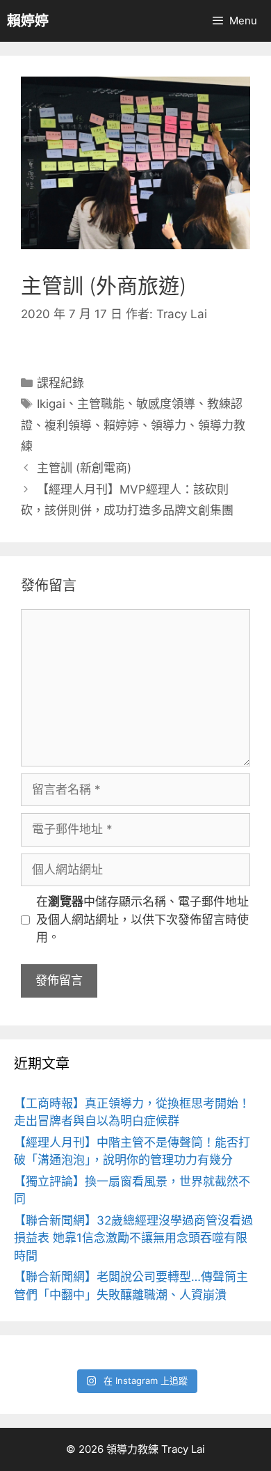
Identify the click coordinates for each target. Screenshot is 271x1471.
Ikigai (51, 404)
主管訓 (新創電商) (84, 468)
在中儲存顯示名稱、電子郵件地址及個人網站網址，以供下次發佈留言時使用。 (142, 919)
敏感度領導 (165, 404)
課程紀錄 (60, 383)
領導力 (168, 425)
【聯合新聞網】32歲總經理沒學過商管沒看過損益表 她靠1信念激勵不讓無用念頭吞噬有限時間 (133, 1238)
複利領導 (68, 425)
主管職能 (100, 404)
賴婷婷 (28, 21)
